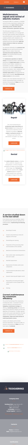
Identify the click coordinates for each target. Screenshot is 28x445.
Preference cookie (18, 414)
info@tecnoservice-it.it (14, 431)
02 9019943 (6, 2)
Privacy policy (8, 414)
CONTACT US (8, 88)
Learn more (14, 143)
